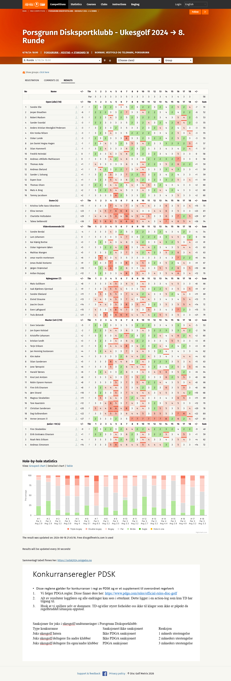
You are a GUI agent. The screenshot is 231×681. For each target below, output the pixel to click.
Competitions (58, 4)
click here (44, 72)
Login (178, 4)
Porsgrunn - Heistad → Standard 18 (66, 52)
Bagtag (135, 4)
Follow (195, 12)
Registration (32, 80)
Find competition (37, 11)
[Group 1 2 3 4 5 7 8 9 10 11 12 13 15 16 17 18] (178, 60)
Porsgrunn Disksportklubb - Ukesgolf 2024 (95, 32)
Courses (91, 4)
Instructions (119, 4)
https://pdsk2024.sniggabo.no (75, 560)
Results (68, 80)
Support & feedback (88, 673)
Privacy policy (117, 673)
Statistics (76, 4)
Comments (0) (51, 80)
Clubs (104, 4)
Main (24, 11)
